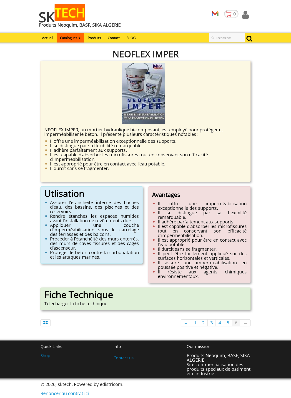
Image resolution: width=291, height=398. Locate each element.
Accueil (47, 37)
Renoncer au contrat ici (64, 393)
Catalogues (70, 37)
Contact (114, 37)
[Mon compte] (245, 15)
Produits (94, 37)
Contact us (123, 357)
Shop (45, 355)
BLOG (131, 37)
